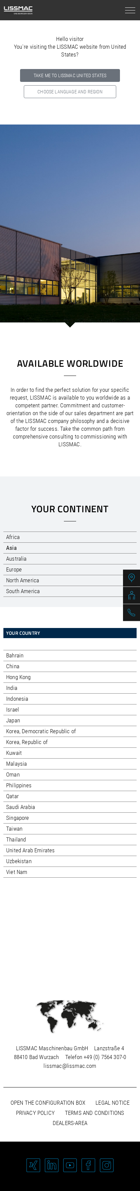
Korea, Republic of (27, 742)
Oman (13, 774)
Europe (14, 569)
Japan (13, 720)
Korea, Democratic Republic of (41, 731)
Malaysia (16, 763)
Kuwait (14, 752)
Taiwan (14, 828)
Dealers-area (70, 1123)
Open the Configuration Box (48, 1102)
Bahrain (14, 655)
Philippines (19, 785)
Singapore (17, 817)
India (11, 687)
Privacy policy (35, 1112)
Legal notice (112, 1102)
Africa (13, 537)
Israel (12, 709)
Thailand (16, 839)
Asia (11, 547)
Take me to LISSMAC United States (70, 75)
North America (22, 580)
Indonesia (17, 698)
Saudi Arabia (20, 807)
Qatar (12, 796)
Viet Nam (16, 872)
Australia (16, 558)
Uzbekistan (19, 861)
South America (23, 591)
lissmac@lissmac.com (69, 1065)
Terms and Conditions (94, 1112)
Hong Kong (18, 677)
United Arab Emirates (30, 850)
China (12, 666)
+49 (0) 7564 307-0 (105, 1057)
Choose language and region (69, 91)
